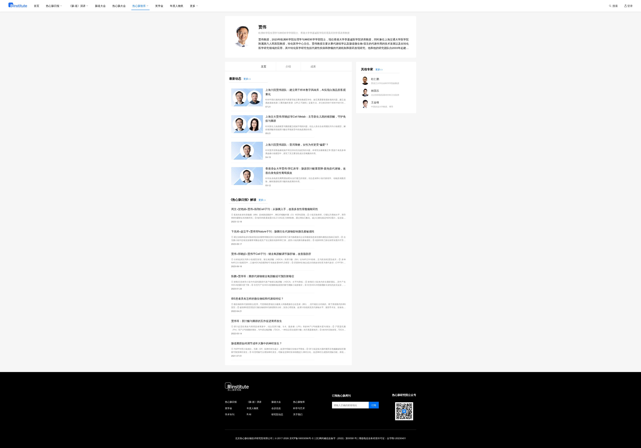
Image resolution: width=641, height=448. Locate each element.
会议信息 (276, 408)
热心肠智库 (299, 401)
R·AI (249, 414)
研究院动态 (277, 414)
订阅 (373, 405)
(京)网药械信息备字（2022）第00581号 (336, 438)
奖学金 (228, 408)
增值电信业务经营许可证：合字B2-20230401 (382, 438)
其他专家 (367, 69)
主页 (263, 66)
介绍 (288, 66)
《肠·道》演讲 (254, 401)
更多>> (247, 78)
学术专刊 (229, 414)
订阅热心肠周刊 (341, 395)
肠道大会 (276, 401)
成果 (313, 66)
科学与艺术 (299, 408)
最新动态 (235, 78)
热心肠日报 (231, 401)
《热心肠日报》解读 (242, 199)
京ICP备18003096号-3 (301, 438)
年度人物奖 (252, 408)
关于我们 (297, 414)
